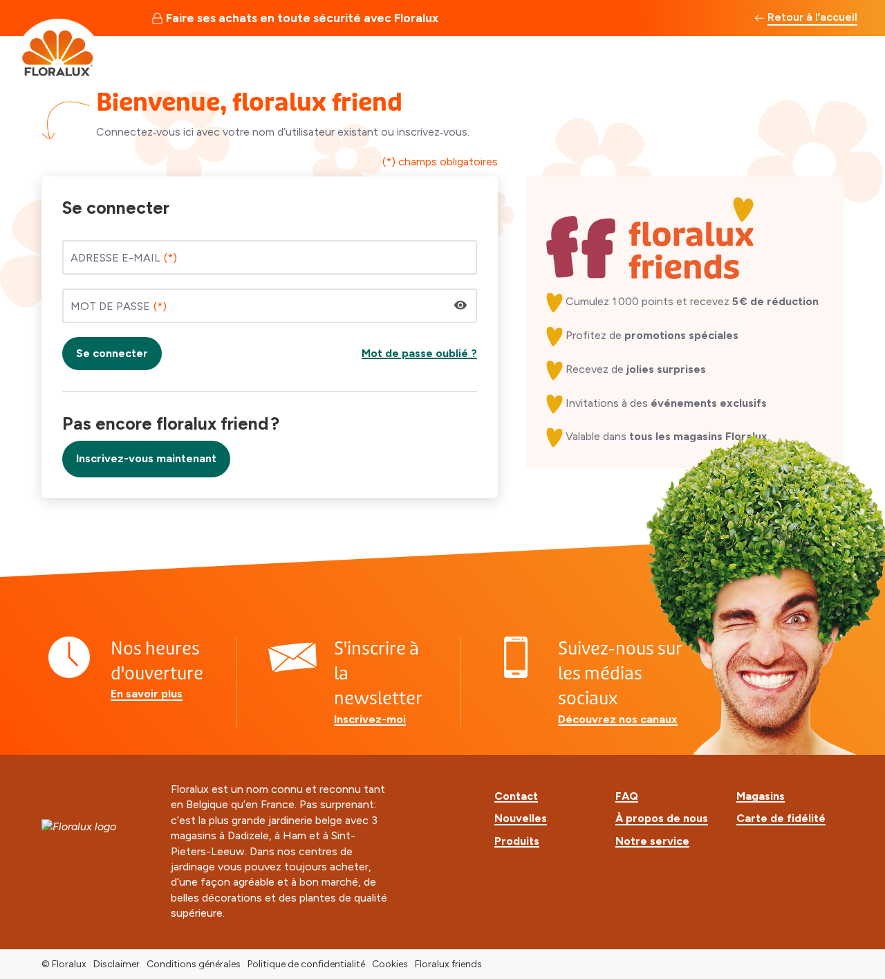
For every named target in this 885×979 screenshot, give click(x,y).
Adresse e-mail (115, 257)
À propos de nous (661, 818)
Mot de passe (110, 306)
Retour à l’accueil (812, 17)
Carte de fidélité (781, 818)
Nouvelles (520, 818)
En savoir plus (147, 693)
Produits (516, 841)
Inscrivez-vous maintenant (146, 458)
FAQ (626, 796)
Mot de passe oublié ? (419, 353)
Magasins (760, 796)
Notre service (652, 841)
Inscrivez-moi (370, 719)
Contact (516, 796)
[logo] (59, 51)
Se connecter (112, 353)
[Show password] (460, 305)
